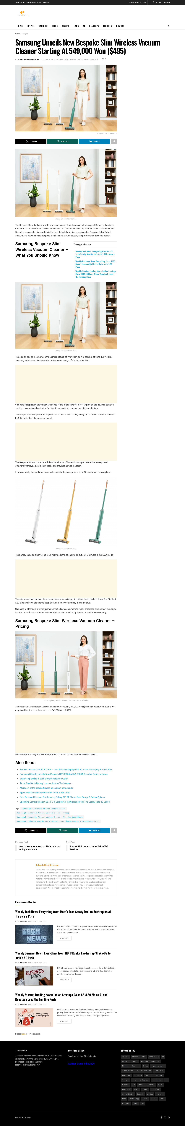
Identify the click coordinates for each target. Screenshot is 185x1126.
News (20, 26)
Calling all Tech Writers (33, 2)
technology (134, 1099)
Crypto (30, 26)
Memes (55, 26)
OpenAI (145, 1089)
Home (17, 33)
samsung (155, 1089)
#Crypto (125, 1056)
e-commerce (127, 1071)
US (143, 1103)
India (134, 1080)
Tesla (145, 1099)
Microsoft (126, 1089)
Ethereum (126, 1075)
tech (124, 1099)
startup (150, 1094)
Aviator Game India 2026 (81, 1063)
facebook (138, 1075)
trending (125, 1103)
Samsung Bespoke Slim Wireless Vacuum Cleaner (43, 808)
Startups (94, 26)
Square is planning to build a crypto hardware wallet (44, 778)
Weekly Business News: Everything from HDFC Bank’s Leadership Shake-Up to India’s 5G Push (95, 264)
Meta (160, 1085)
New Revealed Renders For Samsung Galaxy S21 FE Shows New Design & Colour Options (62, 797)
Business (135, 1066)
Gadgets (43, 26)
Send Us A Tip (20, 2)
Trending (72, 59)
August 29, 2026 (36, 921)
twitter (135, 1103)
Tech (66, 59)
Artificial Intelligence (150, 1061)
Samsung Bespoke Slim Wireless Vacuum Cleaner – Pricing (43, 813)
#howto (135, 1056)
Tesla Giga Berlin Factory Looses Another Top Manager (46, 783)
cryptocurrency (157, 1066)
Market (141, 1085)
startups (160, 1094)
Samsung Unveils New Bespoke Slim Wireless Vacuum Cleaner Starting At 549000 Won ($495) (58, 821)
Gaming (65, 26)
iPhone (125, 1085)
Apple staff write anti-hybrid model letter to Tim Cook (45, 792)
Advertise (46, 2)
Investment (156, 1080)
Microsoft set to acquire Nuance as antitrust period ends (46, 788)
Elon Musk (159, 1071)
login (23, 1034)
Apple (135, 1061)
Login (168, 2)
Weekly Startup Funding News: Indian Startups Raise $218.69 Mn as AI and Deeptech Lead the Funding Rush (95, 274)
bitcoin (125, 1066)
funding (149, 1075)
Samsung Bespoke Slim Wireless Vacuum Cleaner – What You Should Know (50, 817)
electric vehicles (144, 1071)
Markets (107, 26)
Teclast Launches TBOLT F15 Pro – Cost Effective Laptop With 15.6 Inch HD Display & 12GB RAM (66, 769)
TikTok (153, 1099)
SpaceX (140, 1094)
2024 (144, 1056)
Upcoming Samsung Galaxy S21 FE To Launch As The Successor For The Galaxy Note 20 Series (65, 802)
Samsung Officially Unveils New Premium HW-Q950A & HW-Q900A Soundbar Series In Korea (64, 774)
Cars (76, 26)
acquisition (154, 1056)
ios (166, 1080)
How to (120, 26)
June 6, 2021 (48, 59)
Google (125, 1080)
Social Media (128, 1094)
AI (84, 26)
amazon (125, 1061)
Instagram (144, 1080)
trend (162, 1099)
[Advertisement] (66, 384)
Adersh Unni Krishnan (28, 59)
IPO (133, 1085)
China (145, 1066)
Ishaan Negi (22, 921)
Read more (64, 938)
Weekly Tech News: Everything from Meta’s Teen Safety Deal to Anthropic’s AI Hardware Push (95, 254)
